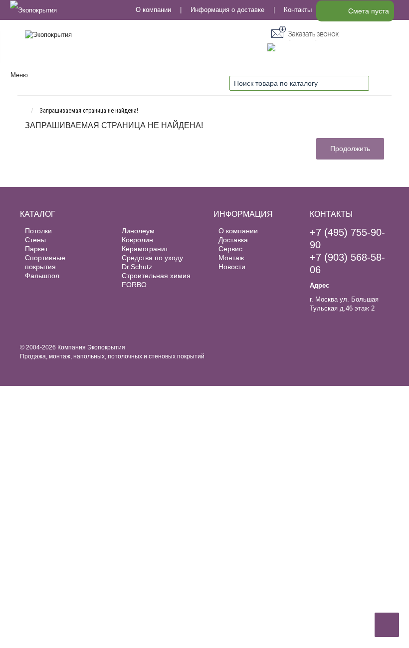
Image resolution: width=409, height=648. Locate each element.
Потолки (38, 231)
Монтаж (231, 258)
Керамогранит (145, 249)
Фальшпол (42, 276)
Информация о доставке (227, 9)
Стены (35, 240)
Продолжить (350, 149)
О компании (153, 9)
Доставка (233, 240)
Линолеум (138, 231)
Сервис (230, 249)
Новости (231, 267)
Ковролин (137, 240)
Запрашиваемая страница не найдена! (88, 110)
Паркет (36, 249)
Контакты (298, 9)
